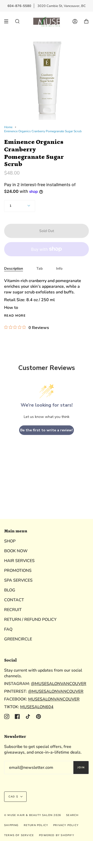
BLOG (9, 590)
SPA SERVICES (18, 580)
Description (13, 268)
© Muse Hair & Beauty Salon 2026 (32, 815)
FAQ (8, 629)
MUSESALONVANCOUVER (54, 699)
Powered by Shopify (56, 835)
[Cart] (86, 21)
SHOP (10, 541)
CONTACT (14, 600)
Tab (39, 268)
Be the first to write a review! (46, 430)
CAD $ (13, 796)
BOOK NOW (16, 551)
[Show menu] (8, 21)
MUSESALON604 (36, 707)
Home (8, 127)
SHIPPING (11, 825)
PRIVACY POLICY (66, 825)
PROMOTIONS (18, 570)
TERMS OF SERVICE (19, 835)
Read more (15, 315)
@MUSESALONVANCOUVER (58, 684)
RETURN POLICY (36, 825)
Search (72, 815)
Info (59, 268)
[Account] (75, 21)
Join (81, 767)
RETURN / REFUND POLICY (30, 619)
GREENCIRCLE (18, 639)
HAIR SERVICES (19, 561)
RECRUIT (13, 610)
